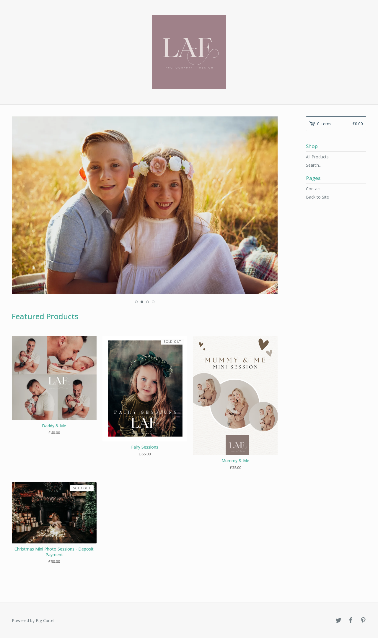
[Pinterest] (363, 620)
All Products (317, 157)
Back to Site (317, 197)
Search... (314, 165)
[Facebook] (351, 620)
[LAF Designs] (189, 52)
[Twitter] (338, 620)
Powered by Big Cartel (33, 620)
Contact (313, 188)
